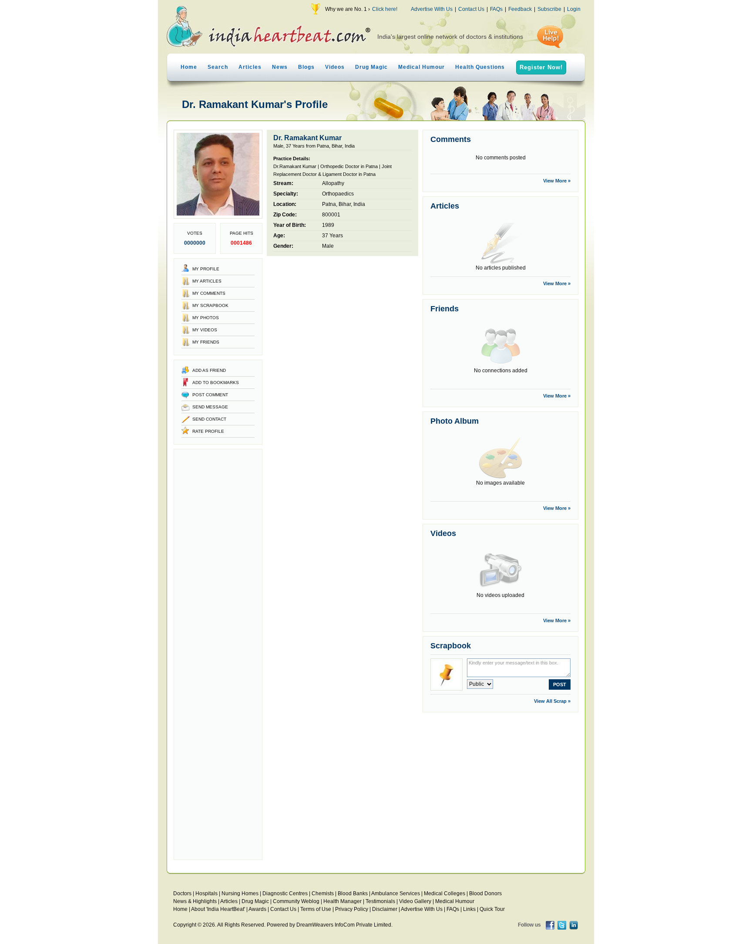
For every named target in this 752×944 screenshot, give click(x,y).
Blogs (306, 67)
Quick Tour (492, 909)
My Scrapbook (210, 305)
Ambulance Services (395, 893)
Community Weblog (296, 901)
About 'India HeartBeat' (218, 909)
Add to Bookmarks (215, 382)
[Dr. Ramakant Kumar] (218, 217)
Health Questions (480, 67)
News (280, 67)
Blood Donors (485, 893)
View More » (557, 180)
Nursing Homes (240, 893)
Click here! (384, 9)
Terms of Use (315, 909)
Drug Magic (371, 67)
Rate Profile (208, 431)
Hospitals (206, 893)
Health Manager (342, 901)
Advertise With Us (432, 9)
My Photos (205, 317)
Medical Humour (421, 67)
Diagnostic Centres (285, 893)
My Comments (208, 293)
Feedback (520, 9)
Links (469, 909)
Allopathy (333, 183)
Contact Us (471, 9)
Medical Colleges (444, 893)
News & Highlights (195, 901)
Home (189, 67)
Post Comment (210, 394)
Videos (335, 67)
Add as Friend (209, 370)
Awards (257, 909)
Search (218, 67)
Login (574, 9)
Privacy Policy (351, 909)
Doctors (182, 893)
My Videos (204, 329)
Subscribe (549, 9)
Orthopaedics (338, 194)
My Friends (205, 342)
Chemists (323, 893)
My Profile (205, 268)
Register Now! (541, 67)
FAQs (496, 9)
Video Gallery (415, 901)
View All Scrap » (552, 701)
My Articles (207, 281)
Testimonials (380, 901)
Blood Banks (353, 893)
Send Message (210, 407)
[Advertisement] (218, 654)
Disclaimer (384, 909)
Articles (250, 67)
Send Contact (209, 419)
